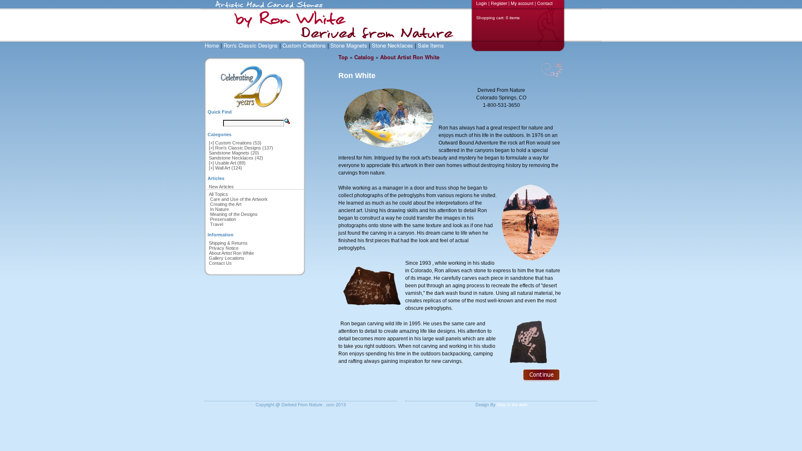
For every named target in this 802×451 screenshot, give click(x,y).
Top (343, 57)
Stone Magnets (348, 45)
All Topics (218, 194)
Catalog (364, 57)
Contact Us (220, 263)
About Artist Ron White (231, 253)
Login (481, 3)
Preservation (223, 219)
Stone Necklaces (392, 45)
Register (499, 3)
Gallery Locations (226, 258)
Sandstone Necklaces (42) (236, 157)
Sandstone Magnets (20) (234, 152)
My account (522, 3)
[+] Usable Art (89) (227, 162)
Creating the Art (225, 204)
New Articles (221, 186)
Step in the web (512, 404)
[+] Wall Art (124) (225, 167)
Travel (216, 224)
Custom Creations (304, 45)
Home (212, 45)
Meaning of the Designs (234, 214)
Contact (545, 3)
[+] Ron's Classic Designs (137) (241, 147)
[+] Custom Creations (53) (235, 142)
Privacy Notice (224, 248)
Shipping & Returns (228, 243)
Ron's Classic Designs (250, 45)
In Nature (219, 209)
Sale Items (431, 45)
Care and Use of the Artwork (239, 199)
